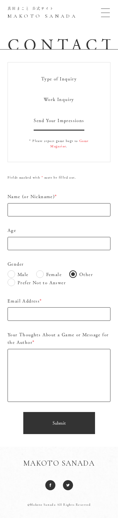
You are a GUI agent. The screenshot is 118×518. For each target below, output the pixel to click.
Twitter (68, 485)
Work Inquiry (59, 99)
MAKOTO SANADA (59, 463)
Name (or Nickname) (32, 196)
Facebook (50, 485)
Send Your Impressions (59, 120)
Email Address (25, 300)
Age (12, 230)
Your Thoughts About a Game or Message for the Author (58, 338)
